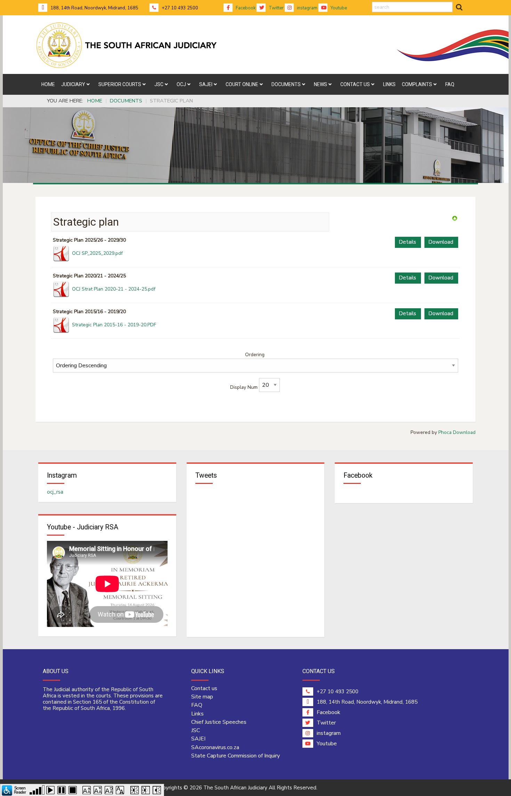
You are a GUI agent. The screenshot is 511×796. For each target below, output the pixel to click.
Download (440, 241)
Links (197, 714)
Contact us (204, 688)
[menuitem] (48, 84)
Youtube (338, 8)
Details (407, 241)
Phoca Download (457, 432)
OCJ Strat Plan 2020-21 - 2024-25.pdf (113, 289)
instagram (306, 8)
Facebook (245, 8)
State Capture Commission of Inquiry (235, 756)
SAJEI (198, 739)
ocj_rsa (55, 491)
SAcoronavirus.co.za (215, 747)
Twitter (276, 8)
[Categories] (454, 218)
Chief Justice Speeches (218, 722)
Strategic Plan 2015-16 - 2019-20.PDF (114, 324)
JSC (195, 730)
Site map (202, 697)
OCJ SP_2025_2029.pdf (97, 253)
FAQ (196, 705)
